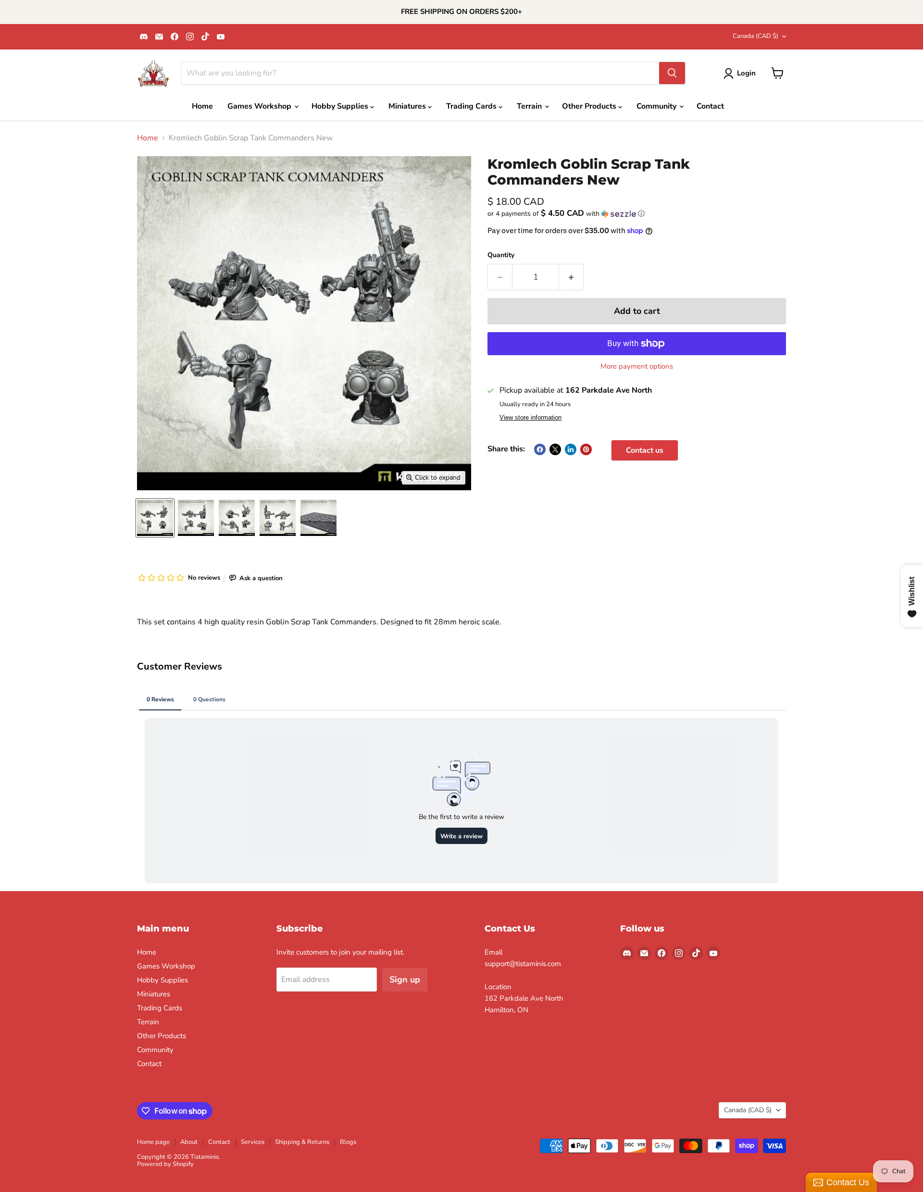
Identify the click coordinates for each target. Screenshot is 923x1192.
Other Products (590, 106)
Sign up (404, 979)
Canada (755, 36)
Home (202, 106)
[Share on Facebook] (540, 449)
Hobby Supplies (341, 106)
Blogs (348, 1142)
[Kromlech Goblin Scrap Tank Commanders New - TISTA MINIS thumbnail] (155, 518)
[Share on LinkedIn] (570, 449)
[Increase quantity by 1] (571, 277)
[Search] (672, 73)
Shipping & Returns (302, 1142)
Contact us (644, 450)
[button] (636, 213)
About (189, 1142)
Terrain (530, 106)
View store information (530, 417)
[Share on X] (555, 449)
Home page (153, 1142)
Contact (710, 106)
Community (657, 106)
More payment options (636, 366)
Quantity (500, 255)
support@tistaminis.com (523, 963)
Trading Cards (472, 106)
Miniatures (408, 106)
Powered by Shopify (165, 1164)
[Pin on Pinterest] (586, 449)
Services (252, 1142)
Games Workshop (260, 106)
